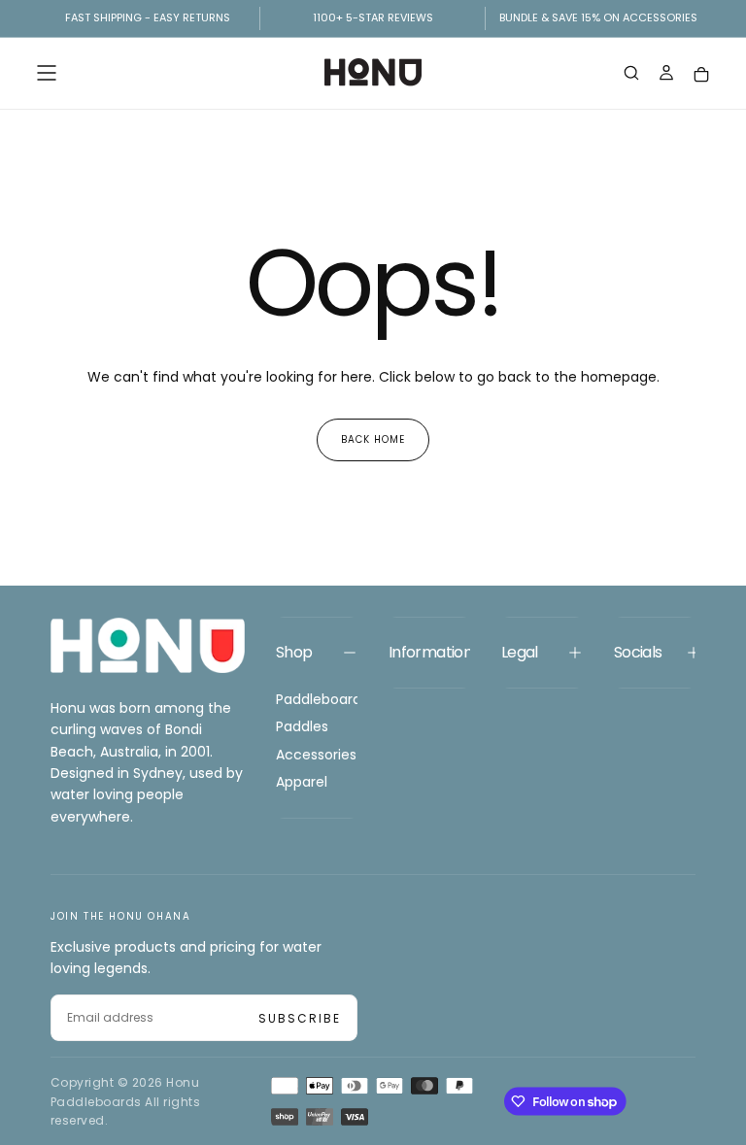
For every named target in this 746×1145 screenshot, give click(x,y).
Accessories (316, 754)
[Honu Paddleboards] (148, 645)
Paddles (302, 726)
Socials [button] (638, 652)
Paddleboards (316, 699)
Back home (373, 439)
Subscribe (299, 1018)
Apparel (301, 781)
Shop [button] (294, 652)
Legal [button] (519, 652)
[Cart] (701, 74)
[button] (46, 72)
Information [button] (429, 652)
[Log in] (666, 74)
